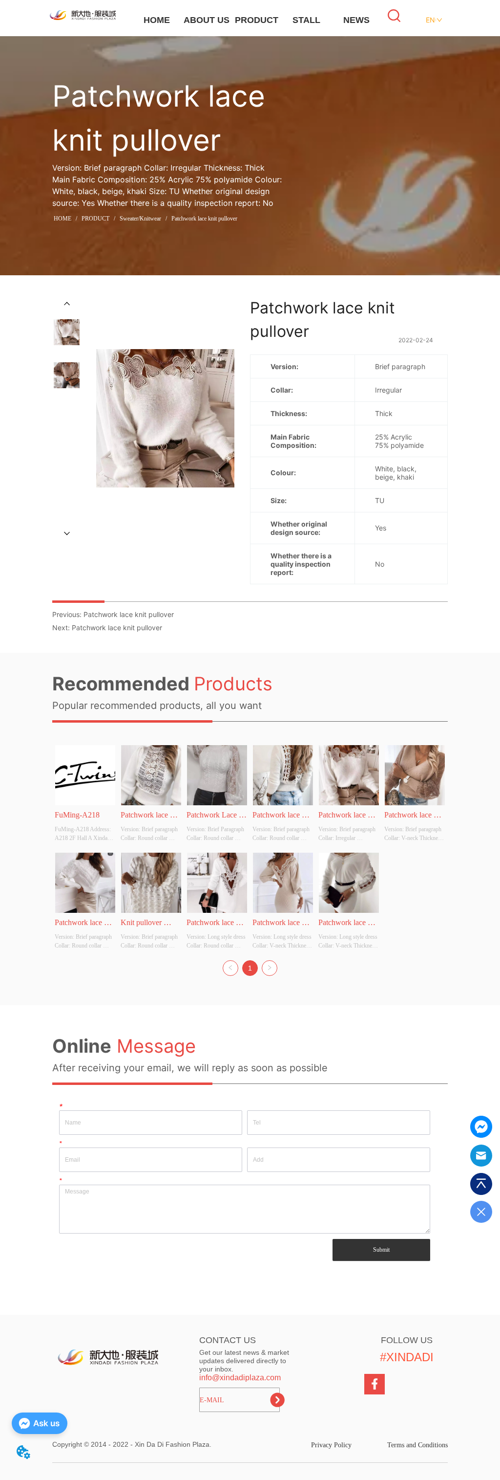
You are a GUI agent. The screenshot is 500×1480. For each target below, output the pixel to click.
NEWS (356, 20)
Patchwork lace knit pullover (204, 218)
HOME (157, 20)
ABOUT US (206, 20)
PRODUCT (256, 20)
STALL (306, 20)
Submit (381, 1249)
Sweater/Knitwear (140, 218)
